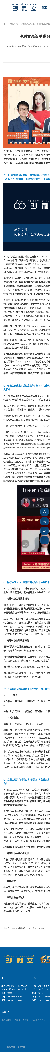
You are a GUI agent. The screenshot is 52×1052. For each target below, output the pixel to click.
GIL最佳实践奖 (21, 1020)
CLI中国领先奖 (38, 1020)
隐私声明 (11, 1047)
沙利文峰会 (6, 1020)
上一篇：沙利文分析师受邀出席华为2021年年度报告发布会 (25, 928)
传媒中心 (14, 24)
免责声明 (21, 1047)
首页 (5, 24)
